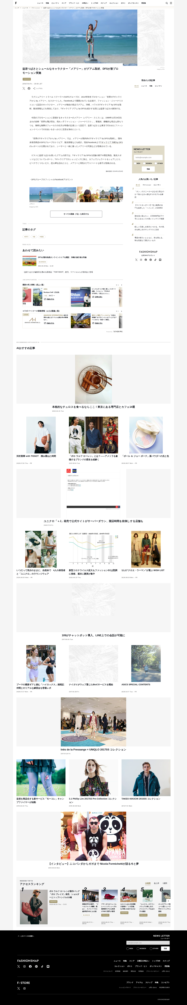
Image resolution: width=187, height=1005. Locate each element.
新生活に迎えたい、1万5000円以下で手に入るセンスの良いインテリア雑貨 (149, 217)
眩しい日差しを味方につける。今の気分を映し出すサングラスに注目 (149, 228)
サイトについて (108, 971)
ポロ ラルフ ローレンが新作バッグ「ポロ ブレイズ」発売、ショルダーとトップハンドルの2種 (64, 894)
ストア (64, 3)
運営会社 (133, 971)
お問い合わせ (166, 971)
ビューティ (55, 3)
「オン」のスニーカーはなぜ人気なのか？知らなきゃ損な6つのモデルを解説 (149, 194)
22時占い (85, 3)
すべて (137, 86)
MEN (138, 163)
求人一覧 (39, 285)
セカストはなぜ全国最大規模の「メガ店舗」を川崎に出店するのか (127, 906)
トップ (17, 8)
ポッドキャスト (133, 3)
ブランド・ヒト (74, 3)
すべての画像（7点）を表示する (76, 214)
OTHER (160, 163)
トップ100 (94, 3)
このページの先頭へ (27, 936)
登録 (148, 169)
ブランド (129, 982)
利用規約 (141, 971)
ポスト (123, 3)
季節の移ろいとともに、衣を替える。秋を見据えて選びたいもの (149, 239)
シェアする (39, 88)
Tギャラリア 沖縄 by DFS (111, 142)
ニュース (40, 3)
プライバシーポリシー (152, 971)
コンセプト (165, 982)
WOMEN (149, 163)
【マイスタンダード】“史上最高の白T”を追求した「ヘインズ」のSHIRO (149, 206)
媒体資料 (125, 971)
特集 (47, 3)
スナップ (104, 3)
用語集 (143, 3)
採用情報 (117, 971)
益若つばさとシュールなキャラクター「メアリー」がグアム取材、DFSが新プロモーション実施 (73, 8)
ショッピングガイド (125, 987)
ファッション (35, 8)
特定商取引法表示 (164, 987)
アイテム (139, 982)
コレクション (113, 3)
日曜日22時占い (143, 961)
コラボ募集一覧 (53, 311)
